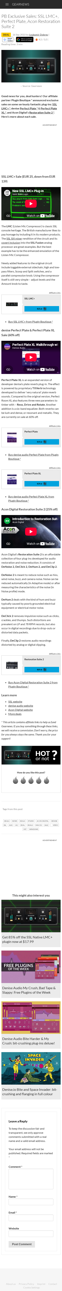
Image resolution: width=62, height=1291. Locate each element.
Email (13, 1212)
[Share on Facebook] (40, 809)
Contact (52, 1283)
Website (14, 1228)
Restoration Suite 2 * (41, 112)
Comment (15, 1166)
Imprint (41, 1283)
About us (11, 1283)
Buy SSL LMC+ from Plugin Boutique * (30, 321)
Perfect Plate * (29, 108)
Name (13, 1196)
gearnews (20, 4)
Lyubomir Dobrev (38, 34)
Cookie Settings (31, 1287)
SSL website (15, 701)
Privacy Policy (26, 1283)
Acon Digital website (20, 709)
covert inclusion (10, 242)
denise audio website (20, 705)
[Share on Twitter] (53, 809)
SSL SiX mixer (14, 238)
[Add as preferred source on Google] (24, 39)
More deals (15, 713)
